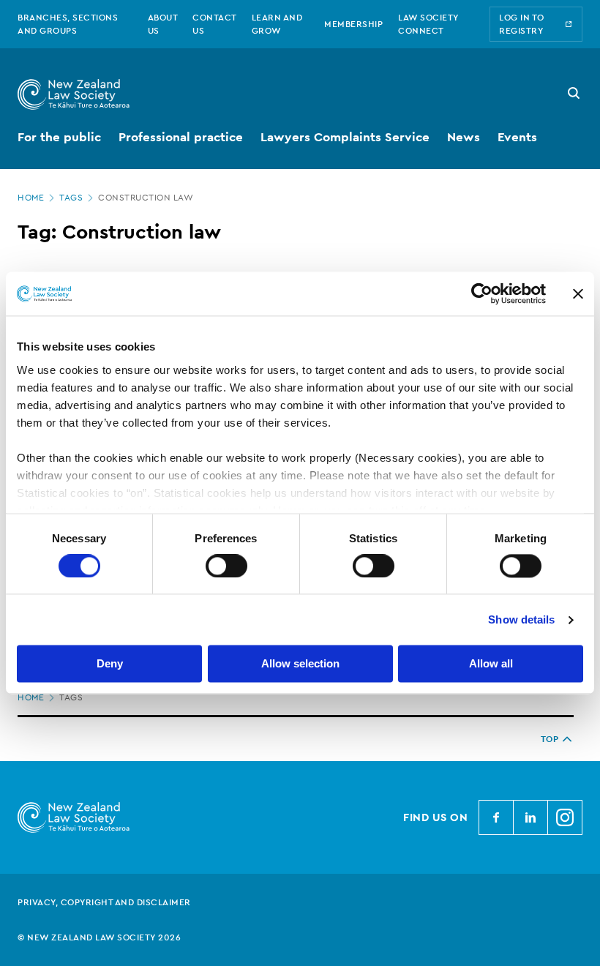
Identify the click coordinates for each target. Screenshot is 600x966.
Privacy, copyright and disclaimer (104, 902)
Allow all (491, 664)
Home (31, 197)
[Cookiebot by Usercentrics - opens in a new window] (482, 293)
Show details (521, 619)
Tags (71, 197)
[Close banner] (578, 293)
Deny (110, 664)
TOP (550, 739)
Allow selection (300, 664)
